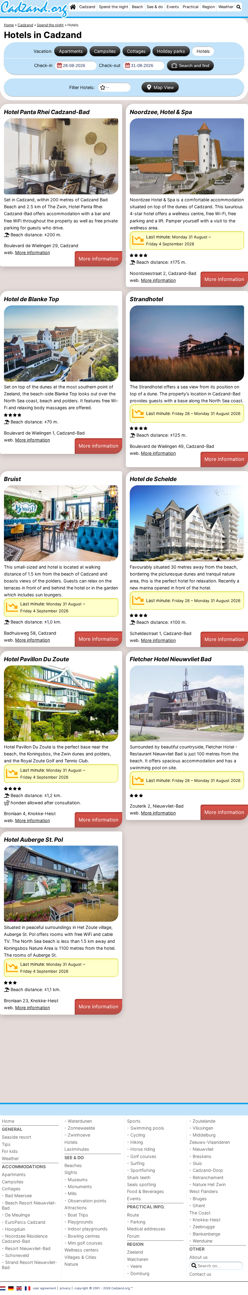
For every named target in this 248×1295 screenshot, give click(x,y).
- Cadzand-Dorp (206, 1170)
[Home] (73, 6)
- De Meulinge (16, 1214)
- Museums (76, 1179)
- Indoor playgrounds (86, 1228)
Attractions (75, 1207)
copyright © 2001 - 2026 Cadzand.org (102, 1288)
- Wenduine (200, 1240)
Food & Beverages (145, 1191)
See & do (155, 7)
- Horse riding (141, 1149)
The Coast (199, 1212)
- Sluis (195, 1163)
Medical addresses (146, 1228)
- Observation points (85, 1200)
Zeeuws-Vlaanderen (209, 1142)
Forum (133, 1236)
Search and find (194, 65)
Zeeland (135, 1252)
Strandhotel (146, 299)
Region (208, 7)
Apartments (71, 51)
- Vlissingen (201, 1128)
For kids (10, 1151)
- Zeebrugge (202, 1226)
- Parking (136, 1221)
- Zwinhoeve (77, 1134)
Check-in (44, 65)
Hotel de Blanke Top (31, 299)
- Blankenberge (204, 1233)
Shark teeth (139, 1177)
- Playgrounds (78, 1221)
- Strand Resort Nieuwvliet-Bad (29, 1265)
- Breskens (200, 1156)
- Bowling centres (82, 1236)
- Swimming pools (145, 1128)
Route (133, 1214)
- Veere (134, 1266)
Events (173, 7)
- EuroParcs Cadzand (23, 1222)
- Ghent (197, 1205)
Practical (190, 7)
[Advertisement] (124, 1058)
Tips (6, 1144)
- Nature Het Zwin (207, 1184)
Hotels (203, 51)
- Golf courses (141, 1156)
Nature (71, 1264)
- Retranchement (206, 1177)
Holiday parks (171, 51)
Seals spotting (141, 1184)
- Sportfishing (141, 1170)
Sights (70, 1172)
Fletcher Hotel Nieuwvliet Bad (170, 659)
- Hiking (135, 1142)
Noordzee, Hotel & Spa (161, 112)
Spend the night (113, 7)
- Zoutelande (202, 1121)
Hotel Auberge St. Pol (33, 839)
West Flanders (203, 1191)
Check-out (110, 65)
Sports (134, 1121)
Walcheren (137, 1259)
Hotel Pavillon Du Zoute (36, 659)
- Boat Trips (76, 1214)
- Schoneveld (15, 1255)
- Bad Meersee (17, 1195)
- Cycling (136, 1134)
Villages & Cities (80, 1257)
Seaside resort (16, 1137)
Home (8, 1121)
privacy (65, 1288)
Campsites (105, 51)
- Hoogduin (13, 1229)
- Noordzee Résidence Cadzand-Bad (24, 1238)
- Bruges (198, 1198)
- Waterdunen (78, 1121)
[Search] (238, 6)
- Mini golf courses (83, 1243)
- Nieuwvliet (201, 1149)
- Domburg (138, 1273)
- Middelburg (202, 1134)
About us (198, 1257)
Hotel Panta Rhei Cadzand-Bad (47, 112)
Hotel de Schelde (153, 479)
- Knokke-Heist (204, 1219)
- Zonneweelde (79, 1128)
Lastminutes (76, 1149)
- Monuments (78, 1186)
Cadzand (87, 7)
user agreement (44, 1288)
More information (32, 252)
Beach (137, 7)
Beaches (73, 1165)
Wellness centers (81, 1249)
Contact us (200, 1274)
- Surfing (136, 1163)
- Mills (70, 1193)
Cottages (136, 51)
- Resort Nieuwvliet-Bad (26, 1248)
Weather (225, 7)
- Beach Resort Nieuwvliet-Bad (29, 1205)
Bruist (12, 479)
